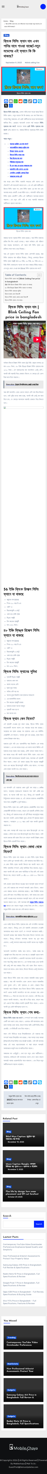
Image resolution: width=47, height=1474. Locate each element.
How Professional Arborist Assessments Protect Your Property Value (20, 1371)
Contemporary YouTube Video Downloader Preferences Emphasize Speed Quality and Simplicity (23, 1247)
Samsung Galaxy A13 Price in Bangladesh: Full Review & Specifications (21, 1397)
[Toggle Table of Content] (38, 275)
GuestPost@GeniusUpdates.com (23, 1467)
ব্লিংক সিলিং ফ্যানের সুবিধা (13, 291)
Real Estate (13, 1364)
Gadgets (11, 1390)
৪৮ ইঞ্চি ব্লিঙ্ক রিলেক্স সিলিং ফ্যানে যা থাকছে (18, 288)
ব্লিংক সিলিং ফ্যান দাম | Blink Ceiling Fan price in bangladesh (22, 280)
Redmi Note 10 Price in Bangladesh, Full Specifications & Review (23, 1424)
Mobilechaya (19, 1464)
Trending (11, 1338)
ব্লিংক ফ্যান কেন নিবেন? (12, 294)
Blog (6, 35)
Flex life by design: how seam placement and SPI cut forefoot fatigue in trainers (22, 1194)
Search (7, 1216)
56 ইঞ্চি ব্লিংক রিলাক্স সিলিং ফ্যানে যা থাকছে (18, 285)
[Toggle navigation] (3, 6)
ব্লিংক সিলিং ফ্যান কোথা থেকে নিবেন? (16, 297)
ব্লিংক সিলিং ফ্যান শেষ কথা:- (14, 300)
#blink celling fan (32, 63)
